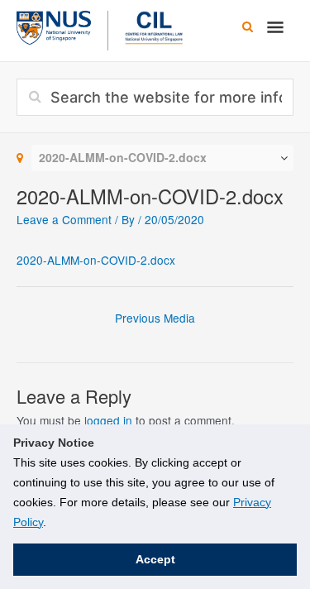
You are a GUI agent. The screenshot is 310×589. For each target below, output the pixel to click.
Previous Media (155, 317)
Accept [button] (155, 559)
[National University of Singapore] (54, 25)
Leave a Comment (64, 219)
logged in (108, 420)
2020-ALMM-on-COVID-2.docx (96, 259)
